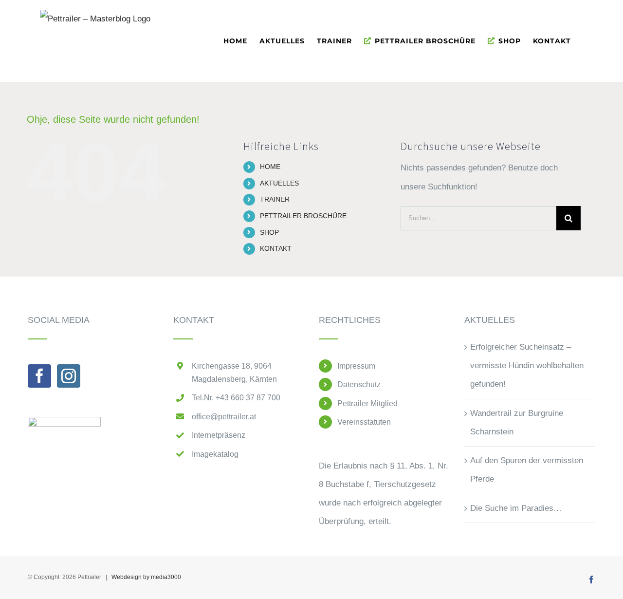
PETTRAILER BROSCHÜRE (303, 216)
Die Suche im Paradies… (516, 508)
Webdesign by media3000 (146, 577)
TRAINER (275, 199)
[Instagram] (68, 376)
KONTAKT (276, 248)
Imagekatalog (215, 454)
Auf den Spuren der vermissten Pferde (526, 470)
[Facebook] (39, 376)
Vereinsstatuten (364, 422)
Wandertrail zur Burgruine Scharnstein (516, 422)
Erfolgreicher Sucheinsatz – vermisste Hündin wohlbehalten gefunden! (527, 365)
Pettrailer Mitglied (367, 403)
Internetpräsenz (218, 435)
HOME (270, 166)
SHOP (269, 232)
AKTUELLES (279, 183)
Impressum (356, 366)
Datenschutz (359, 384)
